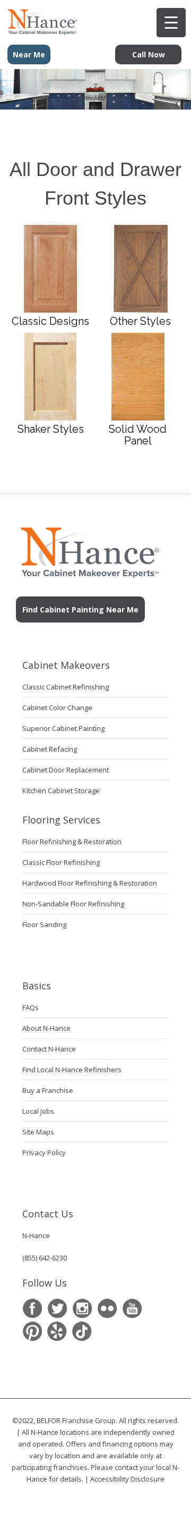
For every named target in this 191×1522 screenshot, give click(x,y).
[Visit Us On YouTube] (132, 1308)
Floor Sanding (44, 924)
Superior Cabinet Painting (63, 728)
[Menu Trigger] (171, 22)
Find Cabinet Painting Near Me (80, 609)
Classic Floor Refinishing (61, 862)
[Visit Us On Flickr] (107, 1308)
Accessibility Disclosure (127, 1479)
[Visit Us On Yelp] (57, 1331)
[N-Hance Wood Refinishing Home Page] (39, 31)
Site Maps (38, 1132)
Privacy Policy (44, 1152)
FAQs (30, 1007)
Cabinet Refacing (49, 749)
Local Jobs (38, 1111)
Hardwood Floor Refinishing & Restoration (89, 883)
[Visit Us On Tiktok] (82, 1331)
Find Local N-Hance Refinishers (71, 1069)
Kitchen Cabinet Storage (61, 790)
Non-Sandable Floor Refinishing (73, 904)
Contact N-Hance (49, 1049)
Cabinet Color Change (57, 707)
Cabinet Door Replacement (65, 770)
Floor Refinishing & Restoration (71, 841)
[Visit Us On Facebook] (32, 1308)
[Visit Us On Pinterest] (32, 1331)
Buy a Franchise (47, 1090)
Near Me (29, 54)
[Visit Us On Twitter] (57, 1308)
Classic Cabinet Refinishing (65, 687)
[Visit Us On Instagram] (82, 1308)
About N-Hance (46, 1028)
